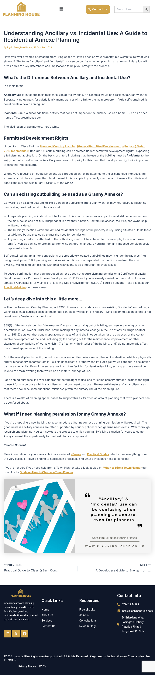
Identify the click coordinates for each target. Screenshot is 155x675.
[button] (61, 9)
